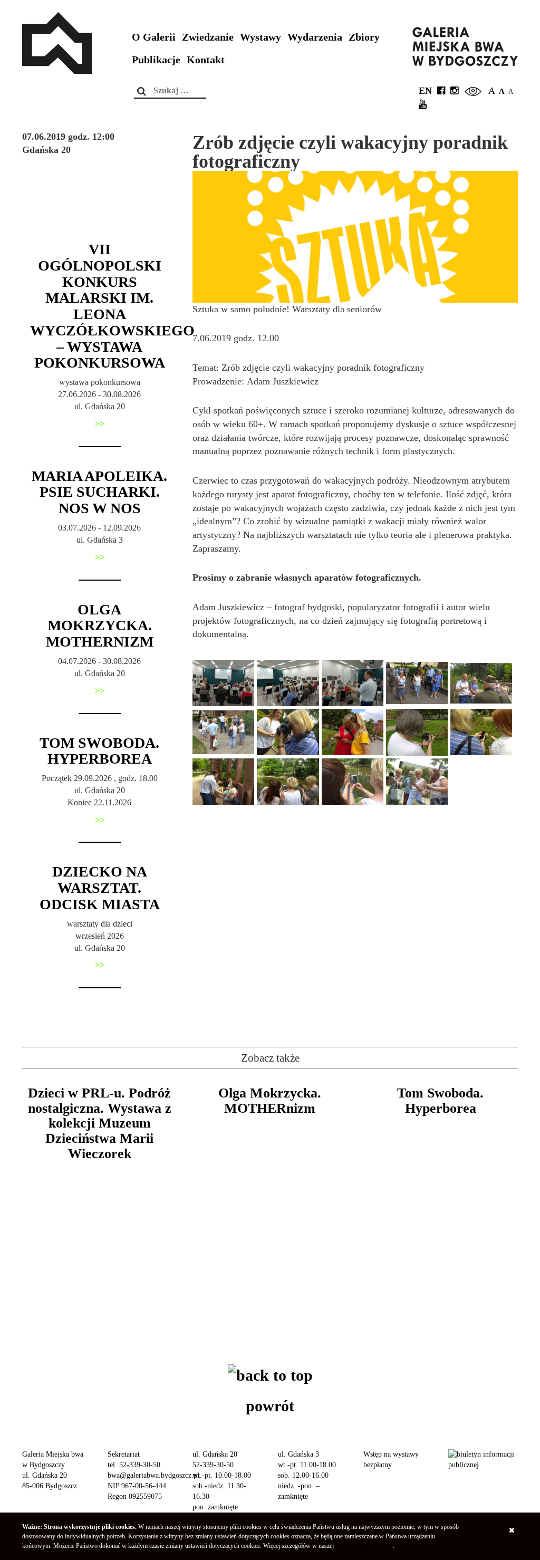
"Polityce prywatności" (364, 1545)
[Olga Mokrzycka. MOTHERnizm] (269, 1188)
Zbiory (364, 37)
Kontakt (206, 59)
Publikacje (156, 59)
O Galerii (154, 37)
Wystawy (260, 37)
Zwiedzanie (208, 37)
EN (425, 90)
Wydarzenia (314, 37)
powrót (270, 1405)
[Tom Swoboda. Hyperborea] (440, 1188)
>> (99, 423)
